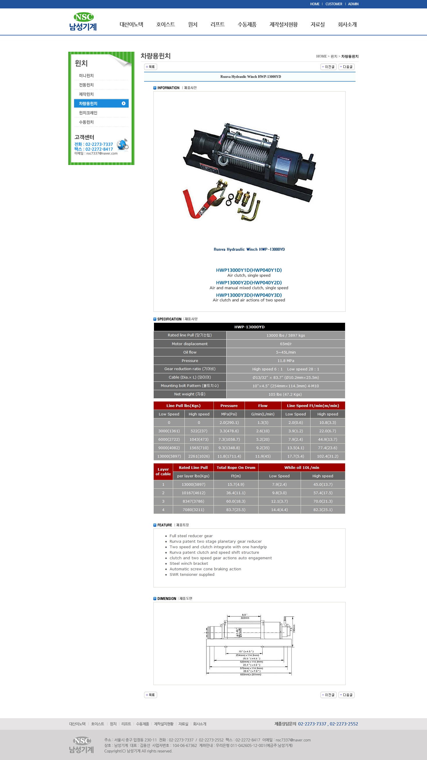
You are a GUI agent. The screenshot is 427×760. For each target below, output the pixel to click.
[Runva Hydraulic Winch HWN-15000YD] (346, 66)
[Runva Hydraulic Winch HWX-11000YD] (328, 66)
